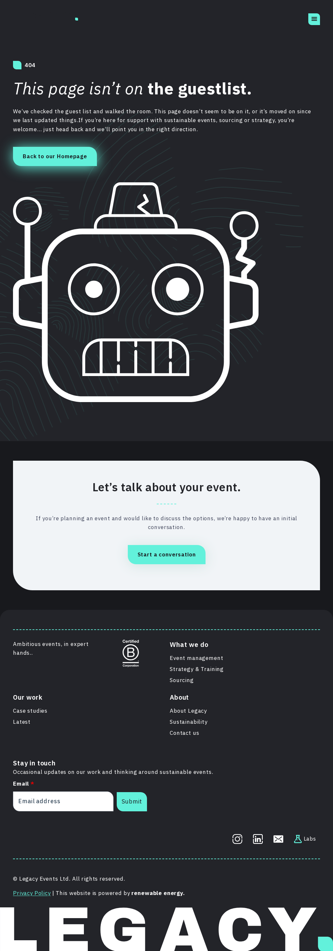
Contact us (184, 732)
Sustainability (188, 721)
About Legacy (188, 710)
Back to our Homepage (55, 156)
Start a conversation (167, 554)
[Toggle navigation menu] (314, 19)
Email (23, 783)
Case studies (30, 710)
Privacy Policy (32, 893)
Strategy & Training (197, 669)
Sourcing (182, 680)
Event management (196, 658)
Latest (22, 721)
